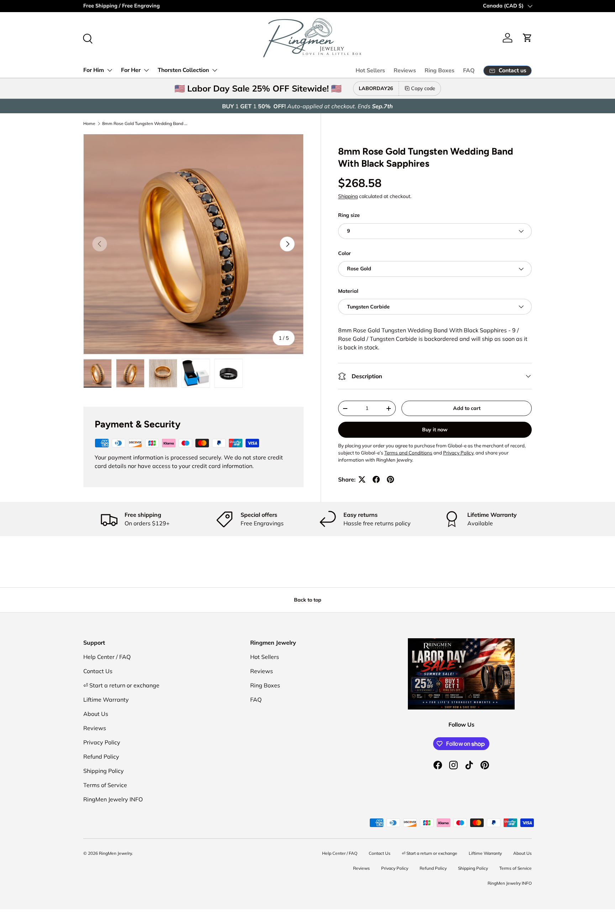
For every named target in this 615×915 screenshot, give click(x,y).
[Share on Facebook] (376, 479)
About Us (95, 713)
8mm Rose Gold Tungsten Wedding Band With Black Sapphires (145, 123)
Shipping (348, 196)
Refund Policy (101, 756)
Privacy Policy (101, 742)
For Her (131, 70)
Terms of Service (105, 785)
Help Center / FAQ (107, 656)
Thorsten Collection (183, 70)
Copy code (423, 88)
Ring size (349, 215)
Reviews (405, 70)
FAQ (469, 70)
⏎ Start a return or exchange (121, 685)
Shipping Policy (103, 770)
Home (89, 123)
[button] (527, 38)
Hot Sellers (370, 70)
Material (348, 291)
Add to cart (466, 408)
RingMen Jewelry (115, 853)
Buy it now (434, 429)
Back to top (307, 600)
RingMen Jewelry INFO (113, 799)
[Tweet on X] (362, 479)
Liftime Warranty (106, 699)
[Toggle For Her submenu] (146, 70)
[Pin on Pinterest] (390, 479)
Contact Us (97, 671)
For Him (93, 70)
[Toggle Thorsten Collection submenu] (214, 70)
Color (344, 253)
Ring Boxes (439, 70)
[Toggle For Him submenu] (109, 70)
